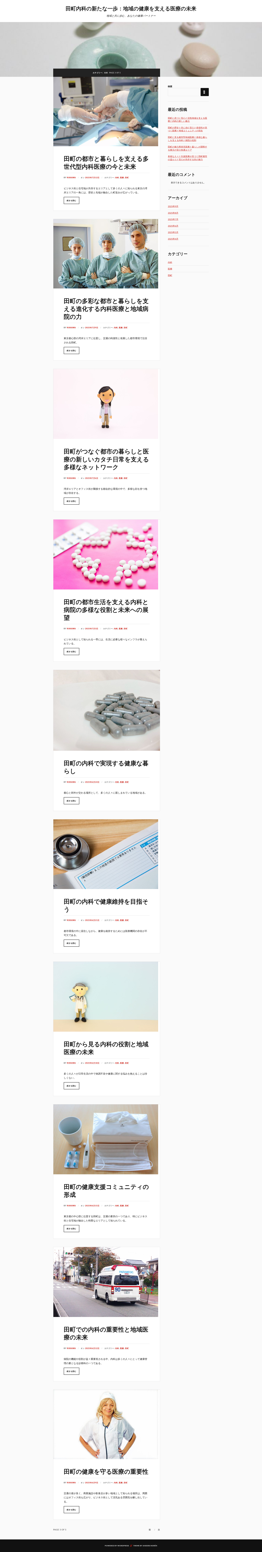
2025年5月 (173, 232)
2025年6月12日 (92, 1348)
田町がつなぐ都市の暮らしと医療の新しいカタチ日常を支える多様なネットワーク (106, 459)
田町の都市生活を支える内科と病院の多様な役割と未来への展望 (106, 609)
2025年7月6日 (91, 478)
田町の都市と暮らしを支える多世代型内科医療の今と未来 (106, 162)
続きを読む (71, 200)
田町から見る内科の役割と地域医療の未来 (106, 1048)
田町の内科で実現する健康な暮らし (106, 767)
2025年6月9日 (91, 1482)
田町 (127, 177)
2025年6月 (173, 226)
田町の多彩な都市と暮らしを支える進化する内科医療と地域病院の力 (106, 308)
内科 (117, 177)
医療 (122, 177)
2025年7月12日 (92, 177)
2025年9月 (173, 206)
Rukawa (71, 177)
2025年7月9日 (91, 327)
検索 (170, 86)
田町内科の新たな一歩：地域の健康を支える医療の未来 (131, 8)
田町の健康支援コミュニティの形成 (106, 1190)
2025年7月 (173, 219)
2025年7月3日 (91, 628)
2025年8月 (173, 213)
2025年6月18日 (92, 1063)
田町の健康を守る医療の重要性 (106, 1471)
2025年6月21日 (92, 920)
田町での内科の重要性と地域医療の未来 (106, 1333)
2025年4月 (173, 238)
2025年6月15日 (92, 1206)
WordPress (123, 1546)
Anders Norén (150, 1546)
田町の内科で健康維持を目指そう (106, 905)
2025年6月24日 (92, 782)
